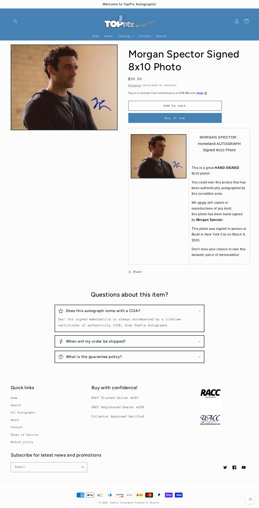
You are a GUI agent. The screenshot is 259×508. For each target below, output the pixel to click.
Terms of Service (25, 434)
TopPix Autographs (122, 503)
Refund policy (22, 442)
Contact (17, 427)
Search (16, 405)
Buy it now (175, 118)
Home (14, 397)
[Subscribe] (82, 467)
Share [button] (137, 271)
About (15, 420)
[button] (15, 21)
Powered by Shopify (147, 503)
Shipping (134, 85)
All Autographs (23, 412)
